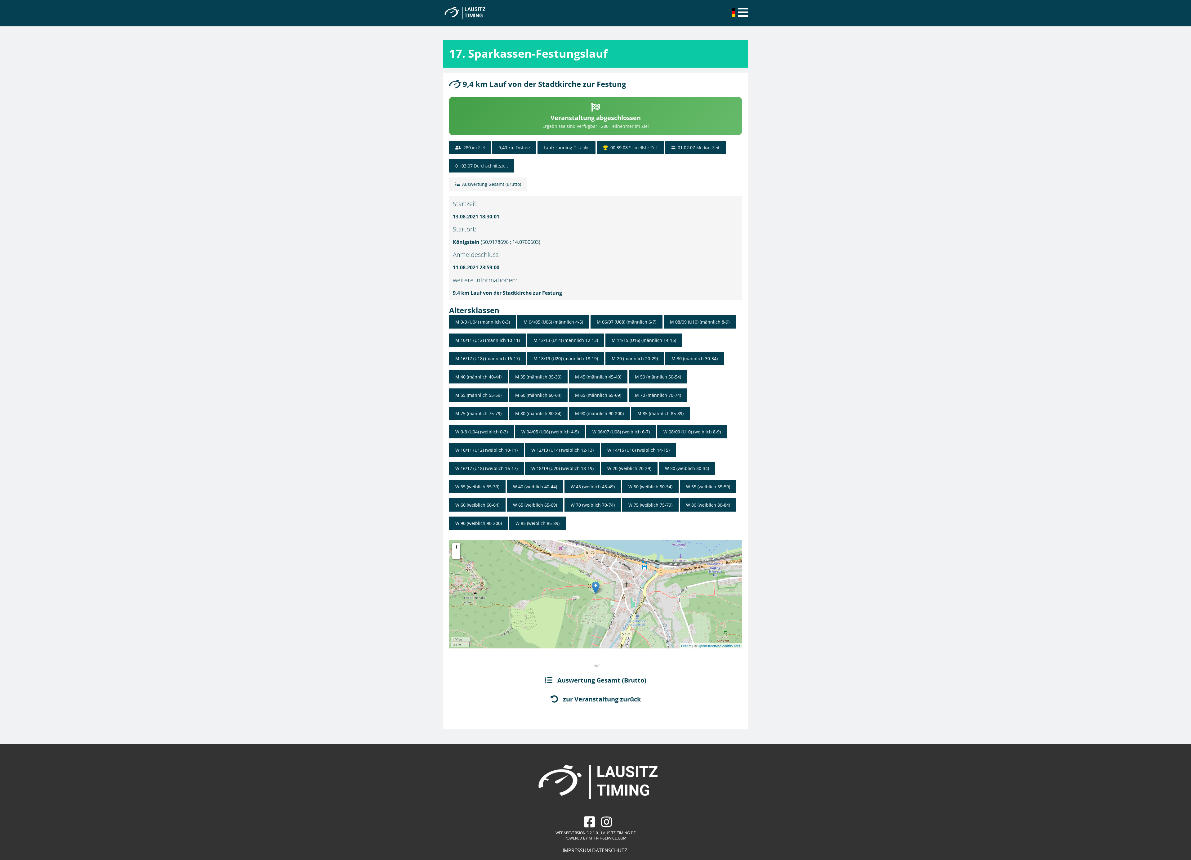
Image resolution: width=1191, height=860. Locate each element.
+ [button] (456, 547)
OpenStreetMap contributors (719, 645)
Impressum (577, 850)
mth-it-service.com (608, 838)
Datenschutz (609, 850)
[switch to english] (734, 14)
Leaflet (686, 645)
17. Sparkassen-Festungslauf (528, 53)
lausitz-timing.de (618, 832)
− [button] (456, 555)
